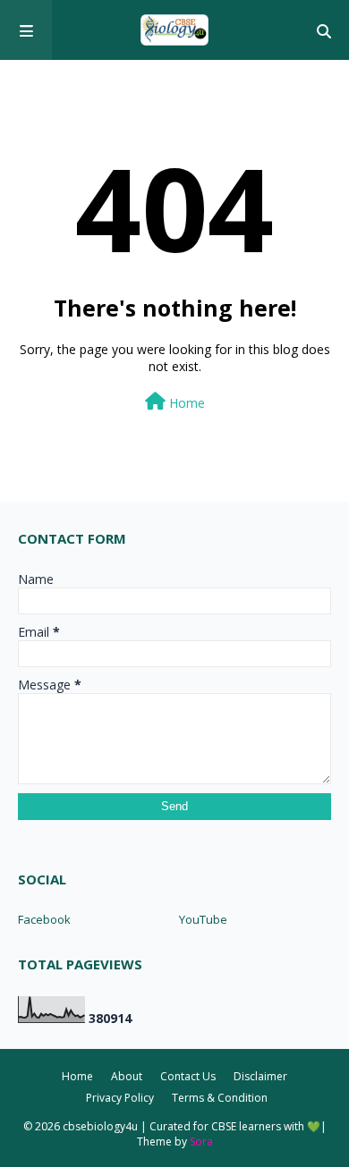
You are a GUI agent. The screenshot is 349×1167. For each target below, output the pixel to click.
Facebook (44, 919)
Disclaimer (260, 1076)
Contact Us (188, 1076)
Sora (201, 1141)
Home (185, 402)
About (126, 1076)
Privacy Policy (120, 1097)
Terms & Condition (220, 1097)
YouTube (203, 919)
